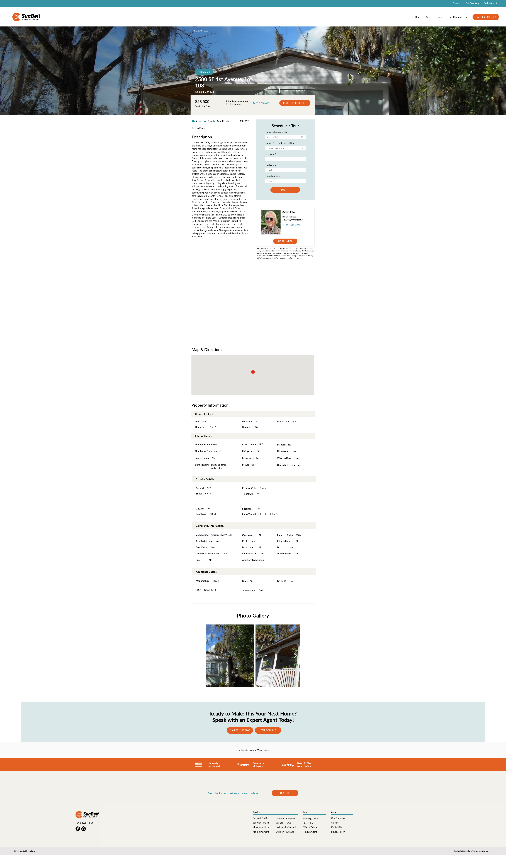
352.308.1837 (84, 823)
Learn (306, 812)
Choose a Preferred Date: (277, 132)
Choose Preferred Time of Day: (280, 143)
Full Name (269, 154)
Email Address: (272, 165)
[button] (418, 17)
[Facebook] (78, 828)
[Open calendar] (302, 137)
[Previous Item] (210, 656)
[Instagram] (83, 828)
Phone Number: (272, 176)
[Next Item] (295, 656)
